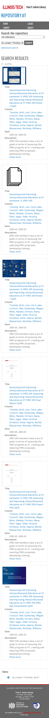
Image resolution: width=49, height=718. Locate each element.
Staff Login (24, 715)
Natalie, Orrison (24, 118)
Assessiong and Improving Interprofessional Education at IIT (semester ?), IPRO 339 (26, 197)
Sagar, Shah (22, 122)
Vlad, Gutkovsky (27, 115)
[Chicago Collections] (18, 708)
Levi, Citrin (30, 112)
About (31, 27)
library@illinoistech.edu (13, 713)
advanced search (9, 47)
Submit (6, 27)
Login (30, 23)
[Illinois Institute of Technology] (24, 688)
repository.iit (13, 15)
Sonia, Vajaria (27, 125)
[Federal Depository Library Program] (36, 708)
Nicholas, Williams (32, 128)
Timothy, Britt (16, 112)
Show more (15, 157)
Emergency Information (32, 713)
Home (5, 23)
